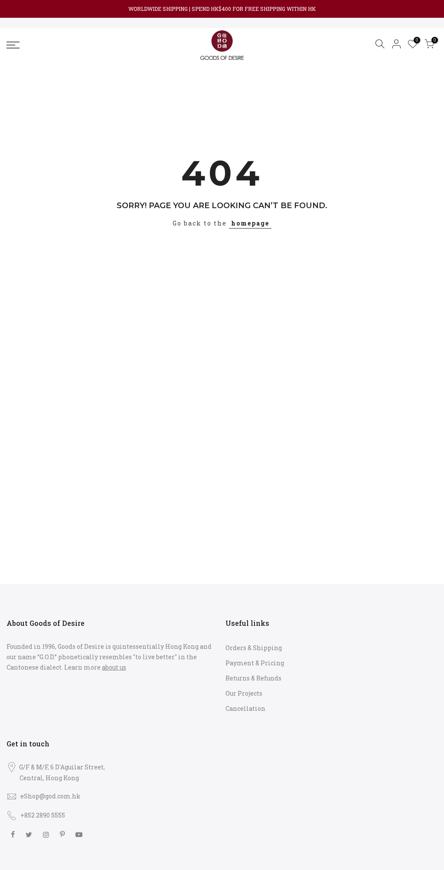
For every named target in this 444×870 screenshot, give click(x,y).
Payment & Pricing (254, 663)
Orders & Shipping (253, 648)
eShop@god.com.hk (50, 796)
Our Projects (243, 693)
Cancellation (245, 708)
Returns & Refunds (253, 678)
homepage (250, 223)
